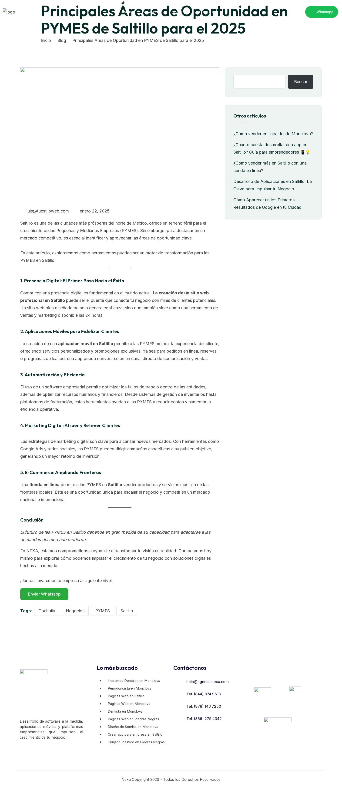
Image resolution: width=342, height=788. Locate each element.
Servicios (180, 12)
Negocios (75, 610)
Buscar (300, 81)
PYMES (102, 610)
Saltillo (127, 610)
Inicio (127, 12)
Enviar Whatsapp (44, 594)
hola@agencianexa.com (207, 681)
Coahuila (46, 610)
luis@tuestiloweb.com (47, 211)
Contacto (208, 12)
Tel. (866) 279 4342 (204, 718)
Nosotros (152, 12)
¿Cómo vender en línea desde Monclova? (273, 133)
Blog (61, 40)
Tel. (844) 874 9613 (203, 694)
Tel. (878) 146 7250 (203, 706)
